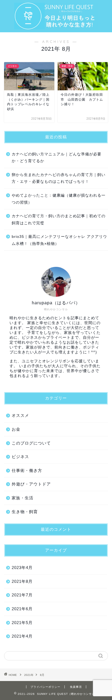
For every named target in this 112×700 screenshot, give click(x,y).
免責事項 (76, 686)
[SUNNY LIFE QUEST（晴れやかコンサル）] (56, 25)
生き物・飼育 (25, 511)
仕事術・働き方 (27, 470)
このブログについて (31, 443)
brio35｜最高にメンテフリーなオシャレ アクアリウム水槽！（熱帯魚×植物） (59, 240)
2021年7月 (22, 595)
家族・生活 (22, 498)
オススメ (20, 415)
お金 (16, 429)
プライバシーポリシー (45, 686)
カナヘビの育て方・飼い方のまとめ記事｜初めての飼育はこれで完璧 (58, 219)
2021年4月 (22, 636)
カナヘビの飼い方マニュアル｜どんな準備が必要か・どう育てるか (56, 157)
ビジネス (20, 456)
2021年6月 (22, 608)
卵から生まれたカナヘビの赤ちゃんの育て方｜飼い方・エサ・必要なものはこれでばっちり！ (58, 178)
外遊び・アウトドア (31, 484)
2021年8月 (22, 581)
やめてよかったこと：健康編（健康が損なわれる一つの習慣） (58, 198)
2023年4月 (22, 567)
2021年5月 (22, 622)
